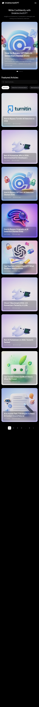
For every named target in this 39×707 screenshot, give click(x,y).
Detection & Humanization (19, 87)
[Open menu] (35, 3)
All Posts (5, 87)
